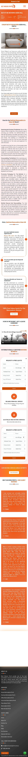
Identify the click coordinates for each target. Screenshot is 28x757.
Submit (14, 388)
